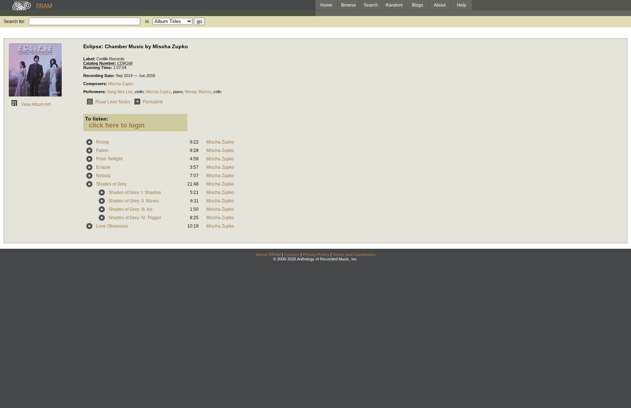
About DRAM (268, 254)
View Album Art (35, 104)
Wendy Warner (198, 91)
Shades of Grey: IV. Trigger (134, 217)
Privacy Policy (316, 254)
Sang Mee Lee (120, 91)
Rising (102, 142)
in (147, 21)
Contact (291, 254)
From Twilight (109, 158)
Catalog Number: (100, 63)
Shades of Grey (111, 184)
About (439, 5)
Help (461, 5)
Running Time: (98, 67)
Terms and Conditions (354, 254)
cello (217, 91)
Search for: (14, 21)
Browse (348, 5)
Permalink (153, 101)
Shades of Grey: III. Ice (130, 209)
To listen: (96, 119)
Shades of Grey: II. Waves (133, 200)
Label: (89, 59)
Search (371, 5)
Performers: (95, 91)
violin (139, 91)
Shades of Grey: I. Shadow (134, 192)
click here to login (117, 125)
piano (178, 91)
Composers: (95, 83)
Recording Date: (99, 75)
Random (394, 5)
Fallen (102, 150)
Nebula (103, 175)
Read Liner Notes (112, 101)
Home (326, 5)
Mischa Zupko (120, 83)
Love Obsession (112, 226)
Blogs (417, 5)
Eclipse (103, 167)
